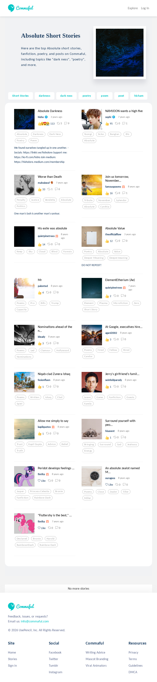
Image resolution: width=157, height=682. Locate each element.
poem (104, 95)
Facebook (55, 652)
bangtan (114, 134)
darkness (44, 95)
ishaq (48, 397)
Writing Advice (95, 652)
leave (87, 397)
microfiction (120, 303)
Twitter (53, 659)
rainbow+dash (25, 545)
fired (101, 350)
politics (21, 206)
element (88, 303)
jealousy (132, 444)
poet (121, 95)
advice (52, 444)
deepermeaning (118, 257)
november (104, 200)
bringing (89, 444)
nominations (24, 356)
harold (51, 538)
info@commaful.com (35, 621)
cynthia (104, 206)
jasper (20, 491)
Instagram (55, 672)
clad (59, 397)
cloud (42, 251)
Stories (12, 659)
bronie (59, 491)
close (101, 491)
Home (12, 652)
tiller (126, 491)
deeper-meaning (93, 257)
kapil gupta (35, 444)
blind (54, 251)
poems (20, 303)
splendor (121, 200)
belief (65, 444)
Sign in (12, 665)
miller (87, 498)
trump (55, 303)
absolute (22, 134)
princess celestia (39, 491)
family (88, 403)
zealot (113, 491)
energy (88, 450)
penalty (21, 199)
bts (127, 134)
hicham (139, 95)
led (33, 350)
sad (119, 444)
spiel (19, 403)
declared (22, 538)
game (99, 397)
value (117, 251)
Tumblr (53, 665)
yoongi (88, 134)
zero (136, 303)
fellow (113, 350)
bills (43, 303)
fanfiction (115, 397)
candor (88, 356)
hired (126, 350)
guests (130, 397)
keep (19, 251)
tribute (88, 200)
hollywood (62, 350)
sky (31, 251)
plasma (103, 303)
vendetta (50, 199)
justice (35, 199)
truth (20, 450)
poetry (87, 95)
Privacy (133, 652)
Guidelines (135, 665)
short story (91, 309)
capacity (22, 309)
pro (32, 303)
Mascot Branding (97, 659)
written (34, 397)
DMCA (133, 672)
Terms (133, 659)
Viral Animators (96, 665)
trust (19, 444)
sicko (101, 134)
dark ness (66, 95)
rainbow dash (42, 497)
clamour (45, 350)
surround (105, 444)
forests (67, 251)
